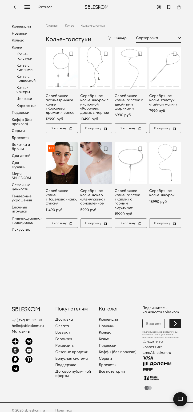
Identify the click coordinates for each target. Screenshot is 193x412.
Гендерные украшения (22, 198)
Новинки (19, 33)
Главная (52, 25)
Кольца (18, 40)
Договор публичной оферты (73, 373)
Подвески (20, 112)
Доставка (64, 319)
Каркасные (26, 105)
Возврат (62, 332)
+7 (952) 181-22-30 (27, 320)
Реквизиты (64, 345)
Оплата (62, 326)
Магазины (21, 331)
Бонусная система (71, 358)
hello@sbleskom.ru (28, 325)
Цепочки (24, 98)
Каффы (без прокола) (22, 122)
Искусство (21, 229)
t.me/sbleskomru (156, 352)
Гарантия (63, 339)
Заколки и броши (21, 147)
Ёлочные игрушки (19, 209)
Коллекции (21, 26)
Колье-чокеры (23, 89)
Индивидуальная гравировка (27, 220)
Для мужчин (18, 165)
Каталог (45, 7)
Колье (17, 47)
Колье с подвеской (26, 78)
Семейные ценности (21, 187)
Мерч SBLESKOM (21, 176)
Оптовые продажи (71, 352)
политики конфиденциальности (160, 337)
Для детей (21, 156)
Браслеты (20, 138)
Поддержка (65, 365)
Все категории (112, 371)
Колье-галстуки (24, 56)
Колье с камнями (24, 67)
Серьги (18, 131)
